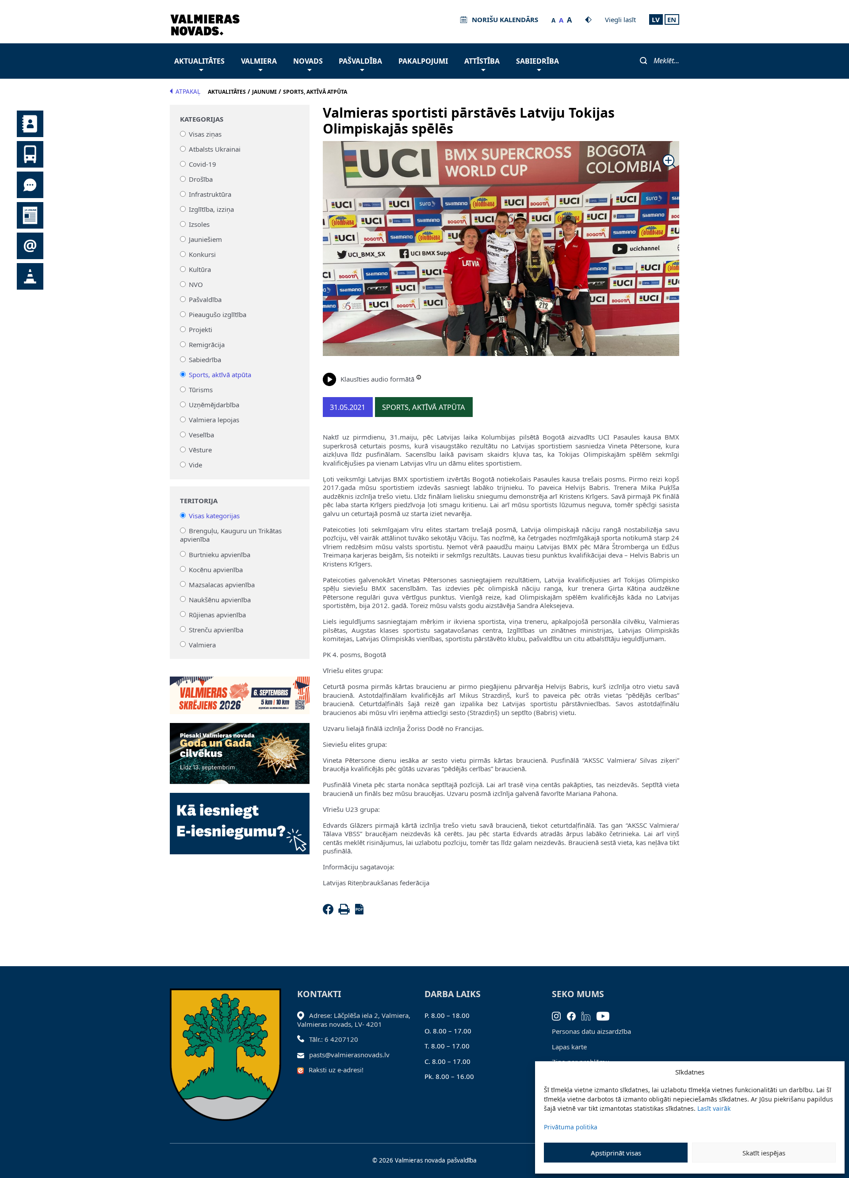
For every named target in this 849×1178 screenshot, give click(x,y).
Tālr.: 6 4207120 (333, 1039)
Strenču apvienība (216, 629)
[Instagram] (559, 1015)
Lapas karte (569, 1046)
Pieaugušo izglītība (217, 314)
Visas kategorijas (214, 515)
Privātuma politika (570, 1127)
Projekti (200, 329)
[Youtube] (606, 1015)
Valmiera (259, 61)
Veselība (201, 434)
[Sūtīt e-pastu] (303, 1054)
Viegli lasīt (620, 19)
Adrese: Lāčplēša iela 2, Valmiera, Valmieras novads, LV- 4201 (353, 1020)
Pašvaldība (360, 61)
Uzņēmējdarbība (214, 404)
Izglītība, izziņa (211, 209)
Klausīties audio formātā (377, 379)
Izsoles (199, 224)
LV (656, 19)
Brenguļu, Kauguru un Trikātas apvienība (231, 535)
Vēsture (200, 449)
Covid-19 (202, 164)
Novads (308, 61)
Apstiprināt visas (616, 1152)
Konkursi (202, 254)
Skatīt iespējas (763, 1152)
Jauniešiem (205, 239)
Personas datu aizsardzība (591, 1031)
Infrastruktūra (210, 194)
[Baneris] (240, 690)
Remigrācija (207, 344)
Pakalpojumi (423, 61)
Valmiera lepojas (214, 419)
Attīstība (482, 61)
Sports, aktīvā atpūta (220, 374)
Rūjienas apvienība (217, 614)
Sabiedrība (537, 61)
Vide (195, 464)
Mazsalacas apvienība (222, 584)
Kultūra (200, 269)
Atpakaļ (188, 92)
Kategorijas (201, 119)
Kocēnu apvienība (216, 569)
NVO (196, 284)
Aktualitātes (199, 61)
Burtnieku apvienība (219, 554)
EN (671, 19)
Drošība (201, 179)
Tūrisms (201, 389)
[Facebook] (330, 911)
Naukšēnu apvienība (220, 599)
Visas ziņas (205, 134)
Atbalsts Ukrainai (215, 149)
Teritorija (199, 501)
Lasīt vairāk (713, 1108)
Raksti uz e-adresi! (336, 1069)
